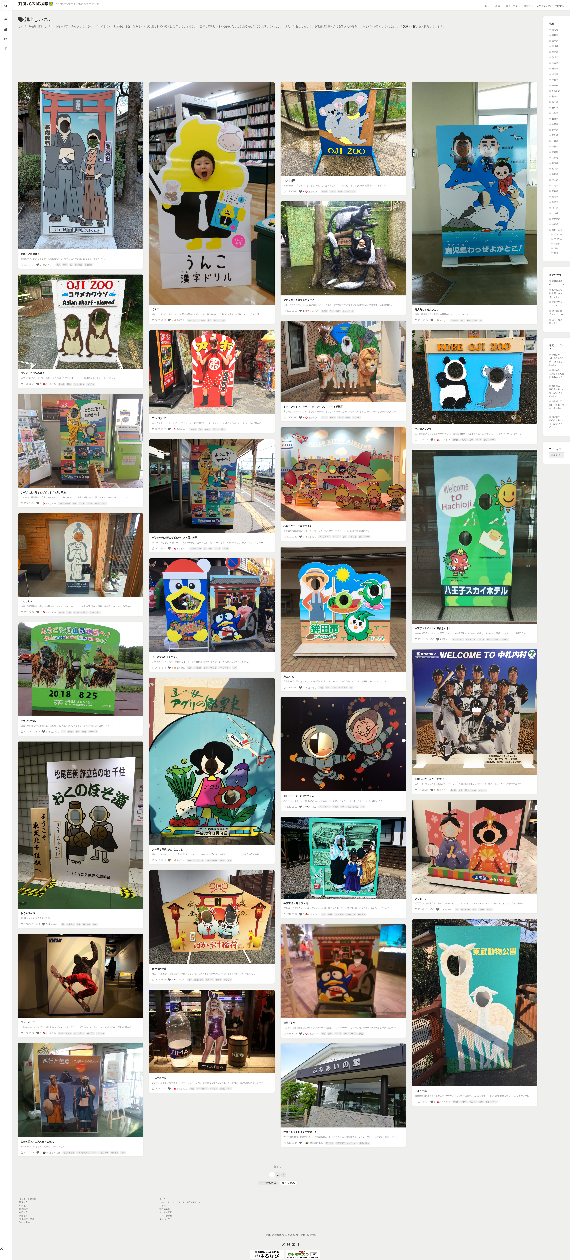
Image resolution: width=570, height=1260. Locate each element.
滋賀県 (555, 146)
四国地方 (23, 1215)
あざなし (49, 265)
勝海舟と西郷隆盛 (30, 253)
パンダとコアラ (423, 428)
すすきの (213, 1089)
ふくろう (356, 418)
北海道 (555, 29)
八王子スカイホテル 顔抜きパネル (433, 628)
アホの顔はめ (159, 418)
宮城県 (555, 46)
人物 (475, 320)
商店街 (193, 429)
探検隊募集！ (165, 1209)
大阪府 (555, 157)
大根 (229, 860)
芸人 (223, 429)
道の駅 (453, 790)
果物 (321, 688)
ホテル (489, 909)
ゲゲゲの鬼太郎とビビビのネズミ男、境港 (43, 492)
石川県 (555, 107)
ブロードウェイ (210, 668)
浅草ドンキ (289, 1022)
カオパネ (504, 639)
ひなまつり (421, 898)
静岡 (330, 914)
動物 (340, 192)
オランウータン (29, 720)
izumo (76, 612)
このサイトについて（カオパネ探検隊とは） (180, 1202)
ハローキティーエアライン (298, 525)
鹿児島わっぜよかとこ (427, 309)
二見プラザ (103, 1153)
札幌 (61, 1033)
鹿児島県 (556, 219)
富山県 (555, 102)
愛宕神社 (78, 265)
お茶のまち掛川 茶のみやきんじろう (555, 293)
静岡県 (555, 130)
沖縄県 (555, 224)
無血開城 (88, 265)
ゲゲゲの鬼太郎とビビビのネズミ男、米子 (174, 537)
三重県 (555, 141)
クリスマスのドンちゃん (165, 656)
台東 (234, 668)
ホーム (487, 6)
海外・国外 (24, 1222)
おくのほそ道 (28, 913)
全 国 (497, 6)
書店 (203, 320)
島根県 (555, 174)
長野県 (555, 119)
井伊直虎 (361, 914)
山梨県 (555, 113)
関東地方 (23, 1202)
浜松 (323, 914)
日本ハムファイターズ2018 (429, 779)
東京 (58, 265)
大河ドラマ (350, 914)
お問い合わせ (165, 1215)
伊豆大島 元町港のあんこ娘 (556, 358)
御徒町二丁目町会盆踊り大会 (556, 389)
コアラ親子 (289, 180)
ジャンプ (100, 1033)
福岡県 (555, 196)
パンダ (478, 440)
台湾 (556, 253)
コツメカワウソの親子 (33, 373)
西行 (123, 1153)
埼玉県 (555, 74)
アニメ (81, 503)
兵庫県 (555, 163)
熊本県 (555, 208)
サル (332, 311)
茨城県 (555, 57)
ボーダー (90, 1033)
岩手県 (555, 41)
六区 (361, 1034)
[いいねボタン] (38, 265)
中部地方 (23, 1206)
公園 (327, 688)
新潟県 (555, 96)
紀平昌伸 (329, 1143)
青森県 (555, 35)
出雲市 (84, 612)
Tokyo (65, 265)
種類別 (527, 6)
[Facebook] (6, 48)
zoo (63, 732)
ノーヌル (312, 807)
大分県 (555, 213)
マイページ (164, 1219)
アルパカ (473, 1102)
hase (447, 639)
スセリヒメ (27, 601)
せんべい (209, 980)
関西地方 (23, 1209)
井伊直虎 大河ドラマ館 (296, 903)
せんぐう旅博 (68, 1153)
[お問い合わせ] (6, 39)
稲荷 (189, 980)
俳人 (95, 924)
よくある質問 (165, 1212)
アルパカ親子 (422, 1090)
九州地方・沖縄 (26, 1219)
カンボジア (559, 234)
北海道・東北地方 (27, 1199)
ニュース (163, 1206)
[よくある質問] (6, 20)
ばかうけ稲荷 (159, 968)
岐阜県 (555, 124)
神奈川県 (556, 91)
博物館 (335, 807)
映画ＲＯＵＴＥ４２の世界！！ (300, 1132)
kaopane (481, 639)
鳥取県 (555, 169)
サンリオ (352, 537)
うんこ (155, 309)
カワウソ (90, 384)
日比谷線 (86, 924)
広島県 (555, 185)
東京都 (555, 85)
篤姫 (462, 320)
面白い (215, 429)
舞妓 (323, 1034)
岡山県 (555, 180)
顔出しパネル (219, 320)
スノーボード (79, 1033)
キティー (336, 537)
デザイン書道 (95, 612)
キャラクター (193, 320)
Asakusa (197, 668)
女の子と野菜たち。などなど (167, 849)
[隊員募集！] (6, 29)
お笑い (207, 429)
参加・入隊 (409, 26)
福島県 (555, 52)
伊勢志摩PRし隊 (52, 1152)
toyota (481, 909)
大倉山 (68, 1033)
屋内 (209, 320)
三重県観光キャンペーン (86, 1153)
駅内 (74, 503)
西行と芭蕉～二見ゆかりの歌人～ (38, 1141)
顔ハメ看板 (465, 909)
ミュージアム (352, 807)
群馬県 (555, 68)
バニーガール (159, 1077)
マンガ (89, 503)
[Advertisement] (278, 51)
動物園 (324, 192)
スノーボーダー (29, 1022)
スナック (227, 980)
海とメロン (289, 676)
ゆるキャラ (470, 639)
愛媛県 (555, 191)
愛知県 (555, 135)
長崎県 (555, 202)
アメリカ (558, 239)
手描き (464, 1102)
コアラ (332, 192)
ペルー (557, 248)
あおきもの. (313, 191)
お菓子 (218, 980)
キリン (324, 418)
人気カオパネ (544, 6)
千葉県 (555, 79)
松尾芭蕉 (70, 924)
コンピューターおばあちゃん (299, 795)
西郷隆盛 (454, 320)
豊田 (474, 909)
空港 (344, 537)
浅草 (189, 668)
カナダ (557, 243)
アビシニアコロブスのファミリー (301, 300)
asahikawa (93, 732)
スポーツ (482, 790)
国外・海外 (512, 6)
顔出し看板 (339, 914)
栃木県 (555, 63)
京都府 (555, 152)
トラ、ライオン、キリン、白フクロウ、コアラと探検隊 (313, 406)
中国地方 (23, 1212)
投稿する (559, 6)
